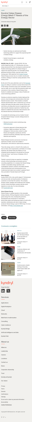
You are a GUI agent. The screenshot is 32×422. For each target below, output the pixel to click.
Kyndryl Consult (23, 74)
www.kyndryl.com (8, 188)
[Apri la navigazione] (30, 2)
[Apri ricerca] (26, 2)
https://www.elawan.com (16, 205)
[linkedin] (3, 291)
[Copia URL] (7, 26)
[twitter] (8, 291)
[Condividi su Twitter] (2, 26)
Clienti (3, 10)
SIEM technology (8, 124)
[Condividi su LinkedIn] (5, 26)
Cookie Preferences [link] (6, 404)
